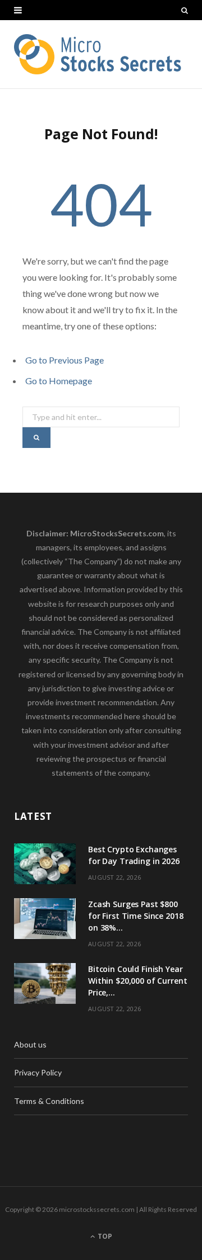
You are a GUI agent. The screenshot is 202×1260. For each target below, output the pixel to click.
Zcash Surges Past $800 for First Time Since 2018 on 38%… (135, 916)
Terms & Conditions (49, 1101)
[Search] (184, 10)
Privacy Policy (38, 1072)
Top (104, 1236)
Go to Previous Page (64, 360)
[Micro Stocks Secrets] (101, 54)
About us (30, 1044)
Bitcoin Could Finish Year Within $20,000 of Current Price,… (137, 981)
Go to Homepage (58, 380)
